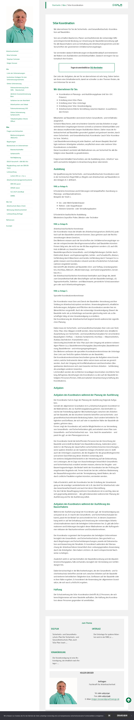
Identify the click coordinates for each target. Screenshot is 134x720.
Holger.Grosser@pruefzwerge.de (105, 699)
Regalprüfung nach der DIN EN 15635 (17, 166)
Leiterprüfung (12, 172)
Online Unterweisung (14, 83)
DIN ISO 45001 (15, 184)
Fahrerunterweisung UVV (19, 108)
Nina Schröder (12, 55)
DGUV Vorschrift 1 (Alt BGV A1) (17, 161)
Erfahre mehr (122, 715)
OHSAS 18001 (15, 188)
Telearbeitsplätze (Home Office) (19, 120)
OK (109, 715)
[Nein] (131, 716)
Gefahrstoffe (15, 153)
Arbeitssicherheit (12, 51)
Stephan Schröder (13, 59)
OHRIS (12, 196)
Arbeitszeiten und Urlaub (19, 104)
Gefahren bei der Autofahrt (20, 100)
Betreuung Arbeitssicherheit (17, 210)
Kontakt (9, 226)
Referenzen (10, 220)
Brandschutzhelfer (16, 150)
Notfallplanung (15, 157)
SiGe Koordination (96, 67)
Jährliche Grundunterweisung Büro (20, 95)
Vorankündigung (58, 652)
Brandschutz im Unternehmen (17, 146)
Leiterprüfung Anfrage (15, 214)
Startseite (56, 5)
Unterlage (96, 628)
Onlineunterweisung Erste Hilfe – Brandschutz (19, 88)
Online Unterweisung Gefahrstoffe (17, 113)
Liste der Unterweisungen (16, 73)
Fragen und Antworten (15, 131)
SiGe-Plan (55, 628)
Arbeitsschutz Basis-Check (16, 206)
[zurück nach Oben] (128, 700)
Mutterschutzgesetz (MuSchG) (17, 136)
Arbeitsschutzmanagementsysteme (19, 180)
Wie (7, 69)
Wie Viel (9, 202)
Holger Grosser (12, 63)
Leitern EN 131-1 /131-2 (18, 176)
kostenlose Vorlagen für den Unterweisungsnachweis (17, 78)
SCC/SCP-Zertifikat (17, 192)
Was (7, 127)
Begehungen (11, 142)
